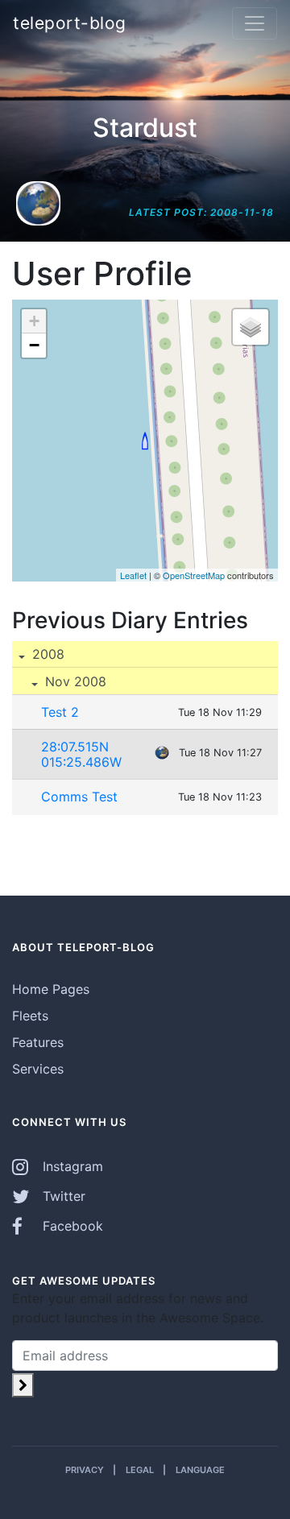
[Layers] (250, 327)
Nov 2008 (73, 681)
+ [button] (34, 321)
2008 (46, 654)
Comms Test (79, 796)
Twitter (62, 1196)
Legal (140, 1470)
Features (38, 1042)
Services (38, 1069)
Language (200, 1470)
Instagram (71, 1166)
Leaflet (133, 575)
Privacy (84, 1470)
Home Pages (50, 989)
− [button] (34, 345)
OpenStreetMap (194, 575)
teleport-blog (69, 23)
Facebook (71, 1226)
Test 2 (60, 712)
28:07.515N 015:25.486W (81, 754)
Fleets (30, 1016)
